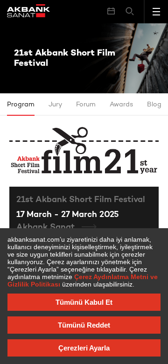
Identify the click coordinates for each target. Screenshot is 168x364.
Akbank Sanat (46, 227)
